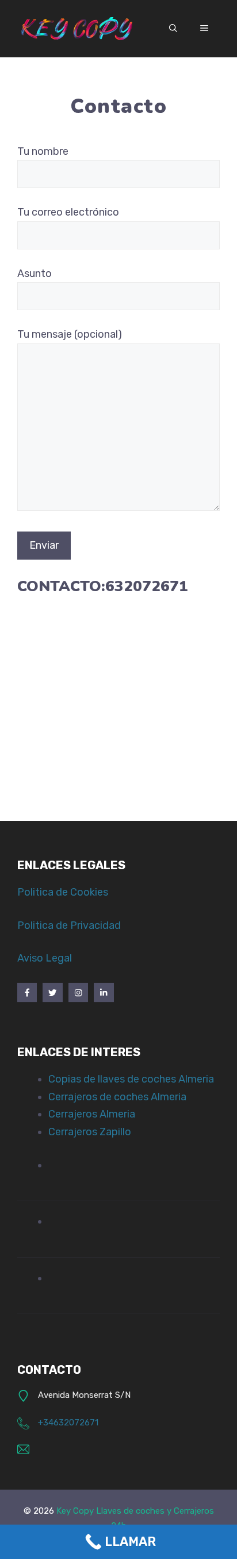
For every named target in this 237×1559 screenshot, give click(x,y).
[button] (173, 28)
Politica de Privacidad (69, 925)
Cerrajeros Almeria (91, 1114)
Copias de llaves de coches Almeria (131, 1079)
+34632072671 (68, 1422)
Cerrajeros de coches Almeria (117, 1097)
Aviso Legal (44, 958)
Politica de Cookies (62, 892)
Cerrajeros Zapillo (89, 1132)
